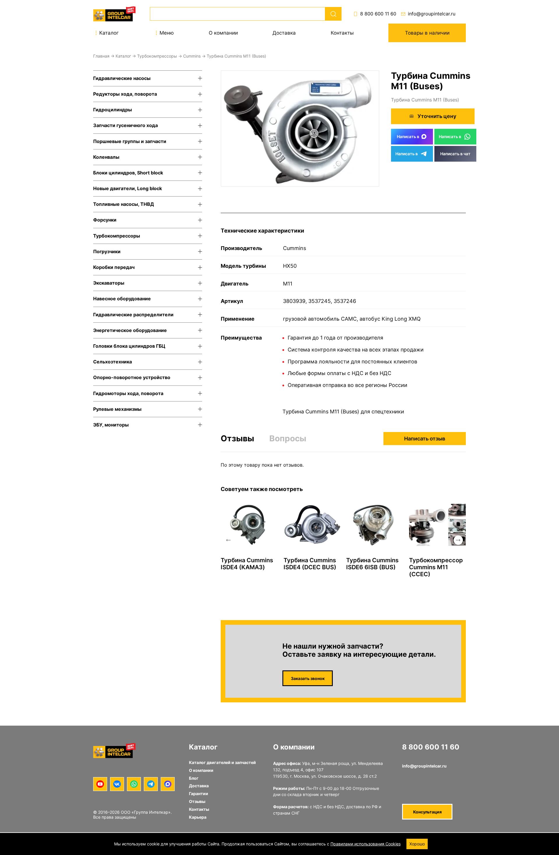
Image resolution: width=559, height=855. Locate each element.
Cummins (192, 55)
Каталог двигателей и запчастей (222, 762)
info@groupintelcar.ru (431, 14)
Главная (101, 55)
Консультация (427, 811)
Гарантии (198, 793)
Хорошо (417, 843)
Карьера (197, 817)
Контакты (342, 33)
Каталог (123, 55)
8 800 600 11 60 (378, 14)
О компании (223, 33)
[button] (228, 540)
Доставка (284, 33)
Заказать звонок (308, 678)
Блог (194, 778)
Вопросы (287, 438)
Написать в (408, 136)
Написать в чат (455, 153)
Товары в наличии (427, 33)
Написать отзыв (424, 438)
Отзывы (237, 438)
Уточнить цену (437, 116)
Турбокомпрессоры (157, 55)
